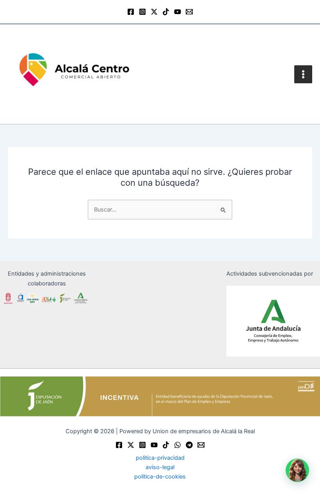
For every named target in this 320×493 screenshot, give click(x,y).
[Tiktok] (165, 444)
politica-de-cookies (160, 476)
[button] (297, 470)
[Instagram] (142, 11)
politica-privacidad (160, 457)
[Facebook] (130, 11)
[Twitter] (130, 444)
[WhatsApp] (177, 444)
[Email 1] (189, 11)
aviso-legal (160, 467)
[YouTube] (177, 11)
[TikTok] (165, 11)
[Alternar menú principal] (303, 74)
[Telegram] (189, 444)
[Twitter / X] (154, 11)
